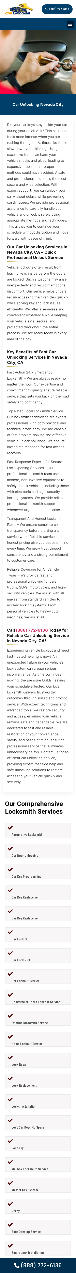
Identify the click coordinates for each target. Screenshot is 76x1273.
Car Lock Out (21, 939)
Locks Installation (24, 1106)
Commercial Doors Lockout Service (36, 1002)
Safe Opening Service (26, 1232)
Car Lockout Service (26, 981)
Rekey (16, 1211)
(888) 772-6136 (32, 630)
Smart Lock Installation (28, 1253)
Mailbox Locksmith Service (30, 1169)
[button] (70, 24)
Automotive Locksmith (27, 835)
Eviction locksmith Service (30, 1023)
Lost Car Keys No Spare (28, 1127)
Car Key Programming (27, 877)
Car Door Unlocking (25, 856)
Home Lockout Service (27, 1044)
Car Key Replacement (26, 897)
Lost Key (18, 1148)
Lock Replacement (24, 1085)
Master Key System (25, 1190)
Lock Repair (20, 1065)
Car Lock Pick (21, 960)
